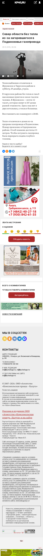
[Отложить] (18, 76)
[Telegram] (13, 151)
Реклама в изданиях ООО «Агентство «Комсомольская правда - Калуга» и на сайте (18, 414)
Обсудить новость (21, 239)
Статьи (31, 19)
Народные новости (19, 19)
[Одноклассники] (7, 151)
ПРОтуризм (28, 23)
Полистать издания (10, 390)
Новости (6, 19)
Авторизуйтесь (21, 295)
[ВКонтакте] (3, 151)
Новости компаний (12, 314)
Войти (39, 2)
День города (16, 23)
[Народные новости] (35, 2)
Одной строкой (8, 29)
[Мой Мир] (10, 151)
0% (5, 231)
